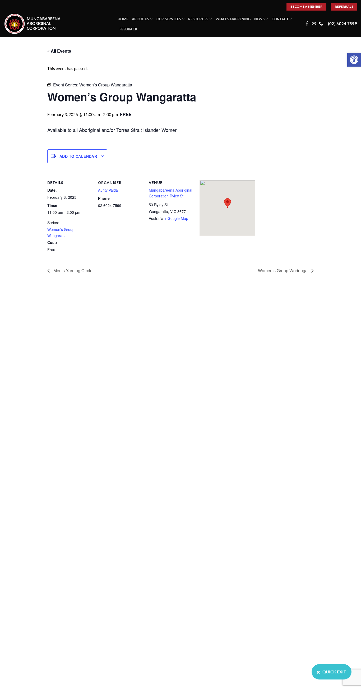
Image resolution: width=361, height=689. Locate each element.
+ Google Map (176, 218)
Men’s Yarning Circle (72, 270)
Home (123, 19)
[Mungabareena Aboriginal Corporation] (57, 24)
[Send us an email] (314, 23)
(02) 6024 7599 (342, 23)
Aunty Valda (108, 190)
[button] (354, 60)
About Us (140, 19)
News (259, 19)
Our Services (168, 19)
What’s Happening (233, 19)
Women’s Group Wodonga (283, 270)
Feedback (128, 29)
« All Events (59, 51)
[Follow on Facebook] (307, 23)
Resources (198, 19)
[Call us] (321, 23)
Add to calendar (78, 156)
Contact (280, 19)
